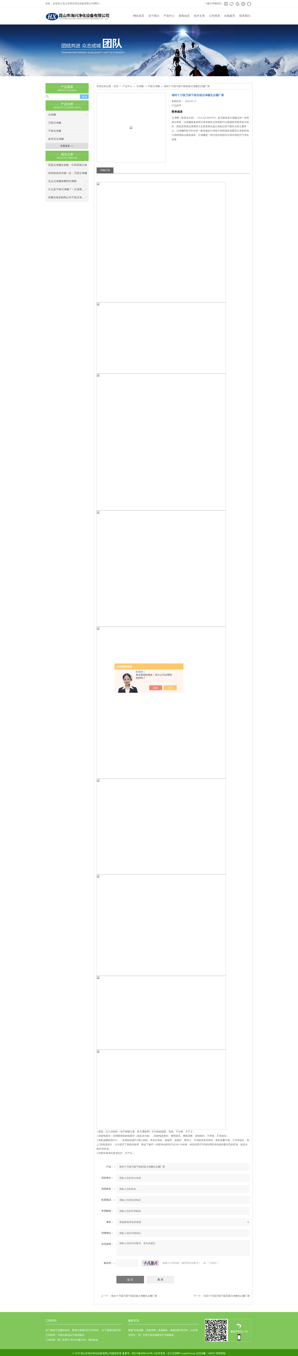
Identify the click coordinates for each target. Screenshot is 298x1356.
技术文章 (199, 15)
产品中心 (169, 15)
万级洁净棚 (54, 122)
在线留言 (229, 15)
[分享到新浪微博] (237, 4)
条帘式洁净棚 (56, 139)
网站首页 (138, 15)
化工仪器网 (173, 1353)
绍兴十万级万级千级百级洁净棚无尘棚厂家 (227, 1296)
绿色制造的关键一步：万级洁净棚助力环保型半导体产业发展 (67, 174)
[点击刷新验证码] (150, 1263)
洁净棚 (52, 114)
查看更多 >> (66, 146)
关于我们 (153, 15)
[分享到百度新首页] (243, 4)
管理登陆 (221, 1353)
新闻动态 (184, 15)
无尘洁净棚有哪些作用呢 (62, 181)
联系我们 (244, 15)
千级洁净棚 (54, 130)
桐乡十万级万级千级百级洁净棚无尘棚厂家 (134, 1296)
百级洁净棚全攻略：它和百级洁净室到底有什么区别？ (67, 166)
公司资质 (214, 15)
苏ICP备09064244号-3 (143, 1353)
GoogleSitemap (187, 1353)
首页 (115, 86)
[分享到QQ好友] (249, 4)
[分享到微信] (231, 4)
